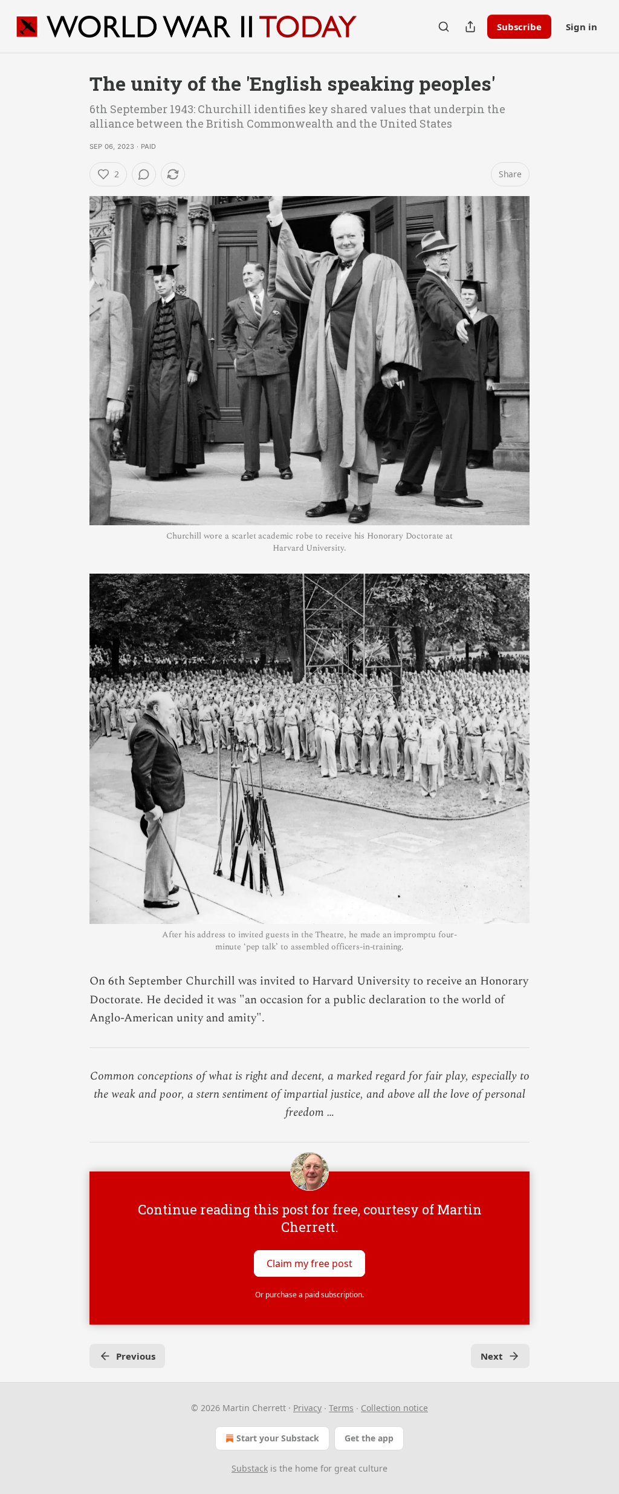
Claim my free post (309, 1263)
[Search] (444, 27)
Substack (250, 1468)
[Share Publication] (470, 27)
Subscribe (519, 27)
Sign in (581, 27)
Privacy (307, 1408)
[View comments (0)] (144, 174)
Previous (135, 1356)
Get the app (369, 1438)
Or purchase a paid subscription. (309, 1294)
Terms (341, 1408)
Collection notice (394, 1408)
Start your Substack (277, 1438)
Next (492, 1356)
